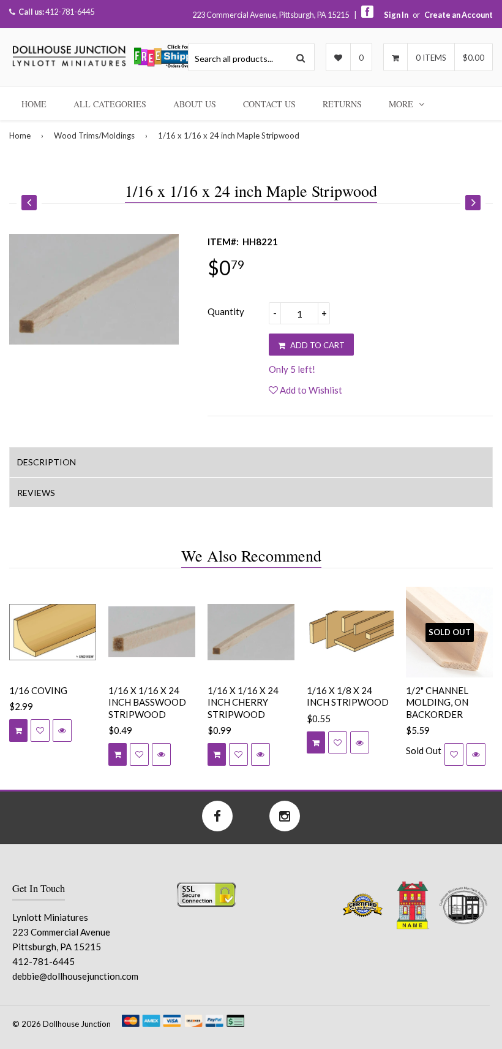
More (402, 104)
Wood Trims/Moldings (94, 135)
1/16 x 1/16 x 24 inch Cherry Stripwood (243, 702)
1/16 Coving (38, 690)
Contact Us (269, 104)
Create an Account (458, 15)
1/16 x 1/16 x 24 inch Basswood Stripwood (147, 702)
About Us (194, 104)
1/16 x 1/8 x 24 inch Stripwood (348, 696)
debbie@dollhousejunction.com (75, 976)
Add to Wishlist (310, 389)
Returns (342, 104)
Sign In (396, 15)
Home (34, 104)
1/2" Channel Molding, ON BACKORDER (437, 702)
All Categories (109, 104)
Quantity (226, 311)
